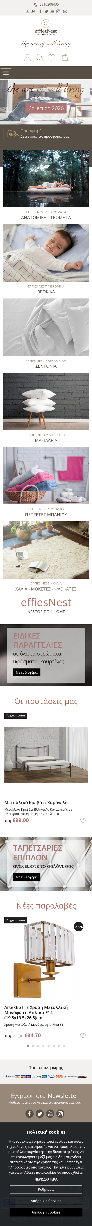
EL (27, 11)
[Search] (39, 60)
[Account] (28, 60)
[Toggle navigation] (6, 72)
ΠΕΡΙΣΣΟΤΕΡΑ (46, 1179)
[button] (51, 60)
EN (32, 11)
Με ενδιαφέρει (27, 672)
